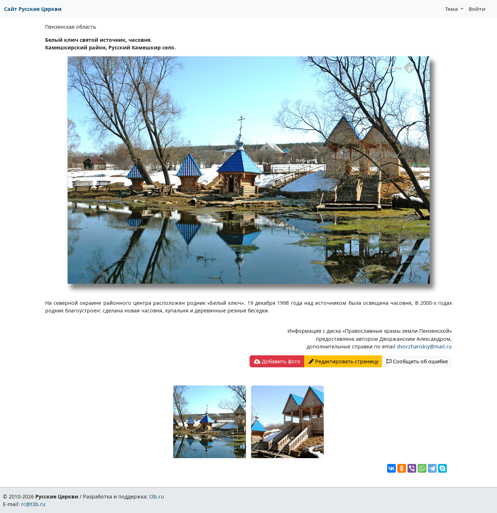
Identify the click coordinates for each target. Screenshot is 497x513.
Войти (477, 8)
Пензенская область (70, 26)
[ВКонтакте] (391, 468)
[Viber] (411, 468)
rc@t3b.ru (33, 504)
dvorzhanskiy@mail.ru (424, 346)
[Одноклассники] (401, 468)
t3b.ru (156, 496)
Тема (452, 8)
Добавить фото (281, 361)
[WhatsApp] (422, 468)
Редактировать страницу (346, 361)
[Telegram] (432, 468)
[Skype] (442, 468)
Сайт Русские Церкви (32, 8)
